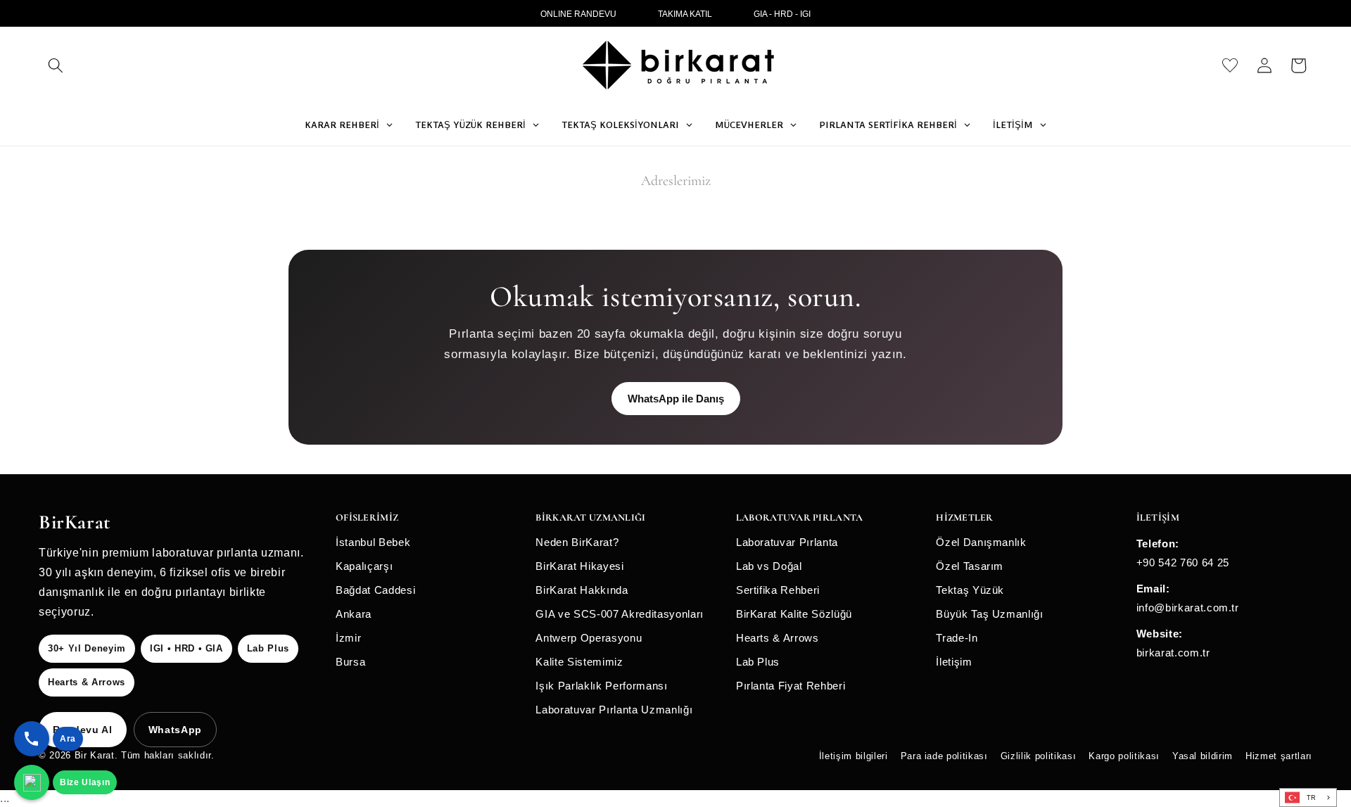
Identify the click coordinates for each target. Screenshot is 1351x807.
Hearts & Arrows (777, 638)
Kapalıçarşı (364, 566)
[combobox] (1308, 797)
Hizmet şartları (1278, 756)
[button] (55, 65)
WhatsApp (175, 729)
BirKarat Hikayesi (579, 566)
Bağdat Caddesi (375, 590)
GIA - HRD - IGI (782, 14)
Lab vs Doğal (769, 566)
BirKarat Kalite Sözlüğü (794, 614)
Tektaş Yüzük (970, 590)
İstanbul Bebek (373, 542)
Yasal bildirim (1202, 756)
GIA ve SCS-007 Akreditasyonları (619, 614)
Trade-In (956, 638)
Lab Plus (758, 662)
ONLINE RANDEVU (578, 14)
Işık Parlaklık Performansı (601, 686)
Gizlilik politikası (1039, 756)
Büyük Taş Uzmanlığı (990, 614)
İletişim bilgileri (853, 756)
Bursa (350, 662)
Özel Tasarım (969, 566)
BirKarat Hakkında (581, 590)
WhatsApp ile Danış (676, 399)
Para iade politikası (944, 756)
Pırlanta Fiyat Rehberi (791, 686)
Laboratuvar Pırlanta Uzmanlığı (613, 710)
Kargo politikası (1124, 756)
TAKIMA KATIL (685, 14)
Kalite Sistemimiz (579, 662)
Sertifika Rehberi (778, 590)
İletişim (954, 662)
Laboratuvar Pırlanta (787, 542)
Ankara (354, 614)
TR (1312, 797)
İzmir (348, 638)
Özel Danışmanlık (981, 542)
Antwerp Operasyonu (588, 638)
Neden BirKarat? (577, 542)
